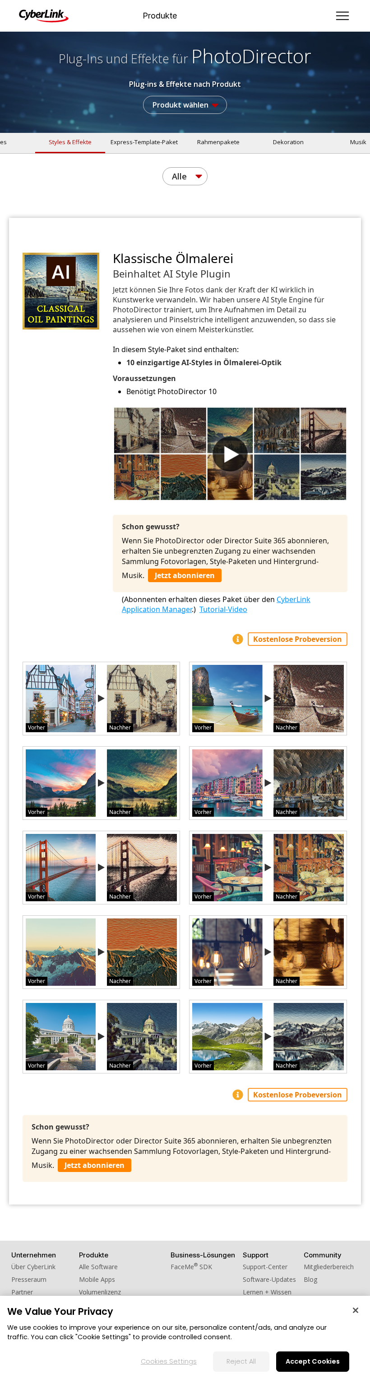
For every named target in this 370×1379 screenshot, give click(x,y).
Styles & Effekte (70, 142)
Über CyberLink (33, 1266)
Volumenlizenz (100, 1292)
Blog (310, 1279)
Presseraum (28, 1279)
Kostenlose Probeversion (297, 639)
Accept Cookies (313, 1361)
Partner (22, 1292)
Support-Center (265, 1266)
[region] (185, 1337)
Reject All (241, 1361)
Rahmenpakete (218, 142)
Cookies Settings (169, 1361)
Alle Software (98, 1266)
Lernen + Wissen (267, 1292)
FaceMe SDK (191, 1266)
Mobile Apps (97, 1279)
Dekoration (288, 142)
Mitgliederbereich (329, 1266)
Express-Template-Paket (144, 142)
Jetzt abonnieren (185, 575)
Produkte (160, 16)
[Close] (355, 1310)
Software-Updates (269, 1279)
